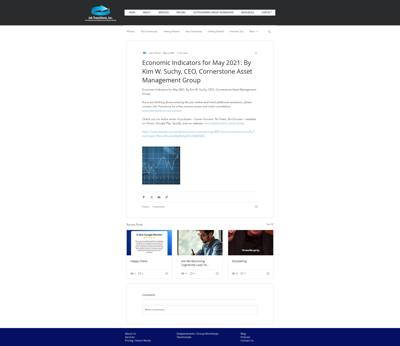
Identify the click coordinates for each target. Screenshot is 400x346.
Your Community (149, 31)
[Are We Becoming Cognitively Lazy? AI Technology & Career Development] (200, 242)
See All (270, 224)
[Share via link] (166, 197)
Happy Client (138, 261)
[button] (269, 31)
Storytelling (239, 261)
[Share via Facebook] (143, 197)
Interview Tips (236, 31)
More (252, 31)
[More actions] (256, 53)
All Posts (131, 31)
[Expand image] (161, 165)
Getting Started (171, 31)
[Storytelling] (250, 242)
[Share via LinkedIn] (159, 197)
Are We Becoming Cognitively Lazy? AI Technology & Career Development (194, 263)
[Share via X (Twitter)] (151, 197)
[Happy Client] (149, 242)
